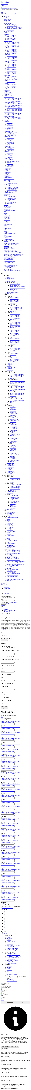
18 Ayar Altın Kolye (11, 37)
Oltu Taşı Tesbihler (11, 198)
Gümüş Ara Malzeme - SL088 (8, 870)
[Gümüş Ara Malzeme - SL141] (10, 778)
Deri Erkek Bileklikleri (12, 190)
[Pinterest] (5, 923)
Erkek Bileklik (7, 185)
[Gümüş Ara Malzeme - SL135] (10, 744)
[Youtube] (5, 926)
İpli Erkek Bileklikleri (12, 191)
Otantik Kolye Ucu (11, 135)
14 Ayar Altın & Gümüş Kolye (14, 98)
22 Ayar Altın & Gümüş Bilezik (14, 109)
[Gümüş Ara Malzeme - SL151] (10, 823)
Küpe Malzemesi (8, 224)
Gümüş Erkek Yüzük (12, 183)
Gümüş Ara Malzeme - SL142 (8, 785)
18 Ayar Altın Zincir (11, 87)
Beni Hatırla (5, 602)
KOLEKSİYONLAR (9, 240)
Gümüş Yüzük (7, 158)
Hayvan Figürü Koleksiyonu (10, 251)
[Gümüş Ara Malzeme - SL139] (10, 766)
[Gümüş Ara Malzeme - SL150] (10, 818)
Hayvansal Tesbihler (11, 202)
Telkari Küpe (10, 155)
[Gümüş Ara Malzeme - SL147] (10, 806)
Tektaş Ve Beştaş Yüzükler (13, 161)
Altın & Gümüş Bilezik (9, 106)
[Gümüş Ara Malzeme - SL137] (10, 755)
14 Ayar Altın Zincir (11, 84)
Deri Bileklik (13, 433)
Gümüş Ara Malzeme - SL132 (8, 728)
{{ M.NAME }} (9, 683)
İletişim (8, 971)
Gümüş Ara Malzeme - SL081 (8, 842)
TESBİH (6, 195)
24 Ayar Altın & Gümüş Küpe (14, 113)
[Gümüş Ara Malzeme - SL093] (10, 897)
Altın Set (6, 80)
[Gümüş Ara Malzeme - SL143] (10, 789)
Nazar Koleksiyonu (8, 258)
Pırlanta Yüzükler (8, 23)
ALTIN (5, 32)
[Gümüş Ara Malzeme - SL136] (10, 749)
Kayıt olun (17, 906)
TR (3, 2)
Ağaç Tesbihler (10, 201)
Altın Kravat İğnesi (8, 192)
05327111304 (4, 933)
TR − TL (4, 1)
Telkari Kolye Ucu (11, 134)
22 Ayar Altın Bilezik (12, 58)
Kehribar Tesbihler (11, 196)
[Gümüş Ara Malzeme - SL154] (10, 835)
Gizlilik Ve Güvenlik (11, 963)
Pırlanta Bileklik (7, 19)
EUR (6, 4)
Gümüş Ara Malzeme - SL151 (8, 825)
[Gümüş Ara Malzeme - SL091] (10, 886)
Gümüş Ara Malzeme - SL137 (8, 756)
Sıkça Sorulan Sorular (12, 972)
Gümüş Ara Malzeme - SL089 (8, 876)
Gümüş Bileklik (7, 136)
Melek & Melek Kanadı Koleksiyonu (12, 255)
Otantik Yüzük (10, 165)
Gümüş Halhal (7, 172)
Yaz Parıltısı (6, 246)
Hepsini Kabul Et (14, 1046)
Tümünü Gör (13, 290)
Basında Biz (9, 968)
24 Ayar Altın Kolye (11, 39)
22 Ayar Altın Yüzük (11, 72)
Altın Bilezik (7, 54)
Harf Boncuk (7, 218)
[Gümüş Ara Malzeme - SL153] (10, 829)
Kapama (6, 226)
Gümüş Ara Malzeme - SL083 (8, 853)
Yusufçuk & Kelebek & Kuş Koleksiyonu (13, 254)
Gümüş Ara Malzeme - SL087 (8, 865)
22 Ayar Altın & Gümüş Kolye (14, 99)
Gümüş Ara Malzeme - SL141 (8, 779)
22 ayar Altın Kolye (11, 38)
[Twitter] (5, 917)
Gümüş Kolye (7, 121)
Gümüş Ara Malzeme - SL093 (8, 899)
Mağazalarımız (10, 967)
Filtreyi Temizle (4, 708)
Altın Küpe (6, 61)
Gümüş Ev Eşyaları (8, 239)
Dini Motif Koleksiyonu (9, 266)
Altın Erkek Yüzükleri (12, 181)
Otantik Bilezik (10, 150)
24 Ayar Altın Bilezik (12, 60)
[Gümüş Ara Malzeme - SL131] (10, 721)
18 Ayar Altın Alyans (12, 78)
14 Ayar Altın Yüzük (11, 69)
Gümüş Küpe (7, 151)
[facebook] (5, 913)
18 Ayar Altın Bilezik (12, 57)
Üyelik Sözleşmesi (11, 959)
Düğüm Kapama (8, 228)
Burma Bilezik (10, 149)
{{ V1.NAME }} (9, 656)
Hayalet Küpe (10, 154)
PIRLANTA (7, 16)
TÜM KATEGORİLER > (10, 610)
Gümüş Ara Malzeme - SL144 (8, 796)
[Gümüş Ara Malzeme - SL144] (10, 795)
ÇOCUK (6, 205)
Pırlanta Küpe (7, 20)
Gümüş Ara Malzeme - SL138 (8, 762)
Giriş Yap (3, 603)
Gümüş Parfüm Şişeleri (9, 210)
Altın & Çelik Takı (8, 93)
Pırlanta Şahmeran (8, 21)
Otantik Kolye (10, 127)
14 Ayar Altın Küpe (11, 62)
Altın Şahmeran (7, 88)
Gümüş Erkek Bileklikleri (13, 187)
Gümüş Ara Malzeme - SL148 (8, 813)
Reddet (11, 1041)
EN (8, 2)
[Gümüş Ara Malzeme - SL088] (10, 869)
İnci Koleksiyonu (8, 269)
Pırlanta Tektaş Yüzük (12, 24)
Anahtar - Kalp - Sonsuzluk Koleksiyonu (13, 252)
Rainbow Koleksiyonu (9, 247)
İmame (5, 213)
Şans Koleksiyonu (8, 263)
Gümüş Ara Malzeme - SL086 (8, 859)
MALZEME (7, 209)
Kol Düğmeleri (7, 184)
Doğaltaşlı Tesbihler (11, 199)
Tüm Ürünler (10, 129)
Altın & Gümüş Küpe (9, 112)
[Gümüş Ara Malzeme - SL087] (10, 863)
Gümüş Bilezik (7, 146)
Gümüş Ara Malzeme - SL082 (8, 848)
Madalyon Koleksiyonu (9, 248)
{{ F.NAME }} (9, 700)
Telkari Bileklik (10, 142)
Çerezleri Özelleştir (5, 1046)
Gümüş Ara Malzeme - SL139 (8, 768)
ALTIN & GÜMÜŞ (8, 95)
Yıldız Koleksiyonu (8, 262)
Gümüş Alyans (7, 168)
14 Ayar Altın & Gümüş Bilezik (14, 108)
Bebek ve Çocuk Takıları (13, 951)
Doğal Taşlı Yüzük (14, 460)
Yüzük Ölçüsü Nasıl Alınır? (13, 955)
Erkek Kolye (7, 194)
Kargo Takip (4, 6)
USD (3, 4)
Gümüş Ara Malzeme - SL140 (8, 774)
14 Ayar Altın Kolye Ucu (13, 42)
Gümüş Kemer (7, 176)
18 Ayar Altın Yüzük (11, 71)
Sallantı (5, 231)
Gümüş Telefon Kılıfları (9, 233)
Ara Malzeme (7, 220)
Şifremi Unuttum (12, 602)
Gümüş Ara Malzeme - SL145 (8, 802)
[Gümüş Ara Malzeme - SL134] (10, 738)
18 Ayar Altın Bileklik (12, 50)
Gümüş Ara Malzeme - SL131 (8, 722)
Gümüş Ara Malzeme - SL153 (8, 830)
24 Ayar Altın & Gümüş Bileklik (14, 105)
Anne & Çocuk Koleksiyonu (10, 265)
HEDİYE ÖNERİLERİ (12, 948)
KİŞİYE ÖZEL (10, 946)
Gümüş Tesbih (13, 502)
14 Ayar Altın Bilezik (12, 56)
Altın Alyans (7, 75)
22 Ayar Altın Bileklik (12, 52)
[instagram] (5, 920)
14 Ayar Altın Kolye (11, 35)
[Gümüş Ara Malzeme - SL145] (10, 801)
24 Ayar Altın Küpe (11, 67)
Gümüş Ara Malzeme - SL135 (8, 745)
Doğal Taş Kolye (14, 413)
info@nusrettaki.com (12, 981)
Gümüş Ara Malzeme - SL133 (8, 734)
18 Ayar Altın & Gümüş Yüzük (14, 117)
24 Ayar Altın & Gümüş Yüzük (14, 119)
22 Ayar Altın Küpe (11, 65)
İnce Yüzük (9, 162)
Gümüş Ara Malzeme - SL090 (8, 882)
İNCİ (8, 942)
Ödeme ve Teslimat (11, 953)
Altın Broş (6, 91)
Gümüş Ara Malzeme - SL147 (8, 808)
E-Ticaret (11, 1002)
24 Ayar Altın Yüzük (11, 73)
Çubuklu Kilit (7, 216)
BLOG (8, 975)
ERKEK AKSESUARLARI (13, 945)
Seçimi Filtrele (4, 706)
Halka (5, 235)
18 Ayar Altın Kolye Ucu (13, 43)
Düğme (5, 232)
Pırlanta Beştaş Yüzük (12, 26)
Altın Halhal (6, 94)
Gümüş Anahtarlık (8, 177)
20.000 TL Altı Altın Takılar (10, 242)
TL (1, 4)
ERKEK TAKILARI (9, 179)
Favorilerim (3, 5)
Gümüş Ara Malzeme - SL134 (8, 739)
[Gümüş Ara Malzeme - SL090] (10, 880)
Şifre (2, 599)
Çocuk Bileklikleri (8, 206)
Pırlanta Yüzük (10, 30)
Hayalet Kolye (10, 124)
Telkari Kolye (10, 125)
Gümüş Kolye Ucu (8, 131)
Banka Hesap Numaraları (13, 957)
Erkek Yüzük (7, 180)
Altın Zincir (6, 83)
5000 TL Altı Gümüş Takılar (10, 244)
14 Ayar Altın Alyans (12, 76)
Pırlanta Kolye (7, 17)
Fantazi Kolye (10, 128)
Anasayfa (6, 609)
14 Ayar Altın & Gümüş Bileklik (14, 103)
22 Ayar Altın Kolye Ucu (13, 45)
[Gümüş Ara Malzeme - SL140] (10, 772)
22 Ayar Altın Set (11, 82)
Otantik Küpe (10, 157)
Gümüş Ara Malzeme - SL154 (8, 836)
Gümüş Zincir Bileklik (15, 434)
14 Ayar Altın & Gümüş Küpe (14, 114)
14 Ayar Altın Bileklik (12, 49)
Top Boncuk (7, 217)
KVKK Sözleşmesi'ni (7, 908)
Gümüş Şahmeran (8, 170)
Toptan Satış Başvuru (12, 974)
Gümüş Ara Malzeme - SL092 (8, 893)
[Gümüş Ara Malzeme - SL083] (10, 852)
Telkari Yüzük (10, 164)
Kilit (5, 214)
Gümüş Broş (7, 169)
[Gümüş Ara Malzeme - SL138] (10, 761)
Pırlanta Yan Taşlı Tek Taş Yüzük (14, 28)
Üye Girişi (6, 593)
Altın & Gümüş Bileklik (9, 102)
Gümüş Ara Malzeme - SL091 (8, 887)
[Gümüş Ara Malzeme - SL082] (10, 846)
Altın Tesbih (12, 504)
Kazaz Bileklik (10, 140)
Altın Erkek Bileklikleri (12, 188)
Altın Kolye (6, 34)
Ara (16, 9)
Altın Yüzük (6, 68)
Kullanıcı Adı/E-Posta (6, 596)
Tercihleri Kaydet (13, 1088)
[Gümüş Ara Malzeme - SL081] (10, 840)
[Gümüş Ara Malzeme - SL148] (10, 812)
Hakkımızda (9, 966)
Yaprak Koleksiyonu (8, 259)
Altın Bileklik (7, 47)
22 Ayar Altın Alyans (12, 79)
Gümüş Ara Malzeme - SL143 (8, 791)
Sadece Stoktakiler (6, 720)
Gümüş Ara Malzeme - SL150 (8, 819)
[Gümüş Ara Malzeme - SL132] (10, 727)
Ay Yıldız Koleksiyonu (9, 261)
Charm (5, 225)
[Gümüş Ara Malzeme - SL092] (10, 892)
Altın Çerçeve (7, 90)
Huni (5, 229)
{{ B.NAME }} (9, 674)
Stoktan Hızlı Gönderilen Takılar (11, 243)
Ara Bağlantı (7, 222)
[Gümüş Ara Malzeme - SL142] (10, 784)
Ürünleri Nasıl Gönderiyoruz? (14, 956)
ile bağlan (3, 605)
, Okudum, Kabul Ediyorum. (14, 908)
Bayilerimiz (9, 970)
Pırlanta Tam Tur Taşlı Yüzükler (14, 27)
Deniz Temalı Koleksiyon (10, 267)
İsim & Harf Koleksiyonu (10, 250)
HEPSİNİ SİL (4, 640)
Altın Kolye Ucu (8, 41)
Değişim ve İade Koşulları (13, 961)
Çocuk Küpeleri (7, 207)
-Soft (8, 1002)
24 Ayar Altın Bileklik (12, 53)
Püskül (5, 211)
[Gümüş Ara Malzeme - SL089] (10, 875)
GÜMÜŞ (6, 120)
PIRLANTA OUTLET (9, 31)
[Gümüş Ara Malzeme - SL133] (10, 732)
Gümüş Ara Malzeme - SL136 (8, 751)
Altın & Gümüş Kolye (9, 97)
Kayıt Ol (8, 603)
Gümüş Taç (6, 173)
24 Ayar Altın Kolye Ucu (13, 46)
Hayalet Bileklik (10, 139)
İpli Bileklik (12, 431)
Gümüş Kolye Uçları (12, 132)
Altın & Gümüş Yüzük (9, 116)
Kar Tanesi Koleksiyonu (9, 257)
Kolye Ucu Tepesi (8, 236)
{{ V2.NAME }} (9, 665)
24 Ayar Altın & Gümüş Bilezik (14, 110)
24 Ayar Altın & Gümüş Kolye (14, 101)
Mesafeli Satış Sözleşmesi (13, 960)
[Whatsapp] (5, 929)
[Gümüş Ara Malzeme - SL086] (10, 858)
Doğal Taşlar (7, 237)
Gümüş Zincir (7, 175)
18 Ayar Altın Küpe (11, 64)
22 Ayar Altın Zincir (11, 86)
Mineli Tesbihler (13, 506)
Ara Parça (6, 221)
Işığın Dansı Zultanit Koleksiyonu (12, 270)
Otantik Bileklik (10, 143)
